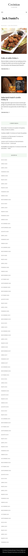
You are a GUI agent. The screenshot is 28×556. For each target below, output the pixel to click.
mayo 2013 (4, 438)
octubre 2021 (5, 279)
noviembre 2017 (6, 351)
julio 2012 (4, 478)
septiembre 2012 (6, 470)
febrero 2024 (5, 215)
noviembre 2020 (6, 291)
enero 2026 (4, 175)
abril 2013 (4, 442)
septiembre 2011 (6, 518)
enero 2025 (4, 195)
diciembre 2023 (5, 223)
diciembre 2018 (5, 331)
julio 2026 (4, 159)
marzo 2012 (4, 494)
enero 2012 (4, 502)
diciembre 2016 (5, 367)
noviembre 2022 (6, 251)
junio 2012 (4, 482)
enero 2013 (4, 454)
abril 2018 (4, 339)
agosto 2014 (5, 406)
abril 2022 (4, 263)
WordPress (22, 552)
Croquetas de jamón (6, 138)
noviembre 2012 (6, 462)
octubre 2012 (5, 466)
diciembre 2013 (5, 418)
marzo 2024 (4, 211)
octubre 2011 (5, 514)
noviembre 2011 (6, 510)
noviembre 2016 (6, 371)
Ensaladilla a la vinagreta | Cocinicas (10, 146)
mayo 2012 (4, 486)
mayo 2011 (4, 530)
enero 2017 (4, 363)
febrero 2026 (5, 171)
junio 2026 (4, 163)
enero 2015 (4, 402)
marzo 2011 (4, 538)
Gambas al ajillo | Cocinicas (8, 133)
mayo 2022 (4, 259)
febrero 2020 (5, 311)
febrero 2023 (5, 239)
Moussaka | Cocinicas (7, 128)
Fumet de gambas (22, 133)
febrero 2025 (5, 191)
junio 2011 (4, 526)
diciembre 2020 (5, 287)
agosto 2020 (5, 299)
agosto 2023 (5, 231)
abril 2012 (4, 490)
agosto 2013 (5, 434)
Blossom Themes (7, 552)
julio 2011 (4, 522)
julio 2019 (4, 323)
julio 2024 (4, 203)
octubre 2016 (5, 375)
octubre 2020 (5, 295)
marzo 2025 (4, 187)
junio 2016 (4, 382)
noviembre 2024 (6, 199)
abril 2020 (4, 307)
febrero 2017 (5, 359)
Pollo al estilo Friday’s (9, 58)
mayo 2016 (4, 386)
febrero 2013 (5, 450)
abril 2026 (4, 167)
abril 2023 (4, 235)
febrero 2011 (5, 542)
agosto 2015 (4, 394)
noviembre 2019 (6, 319)
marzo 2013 (4, 446)
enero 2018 (4, 347)
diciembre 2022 (5, 247)
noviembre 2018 (6, 335)
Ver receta (4, 69)
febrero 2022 (5, 267)
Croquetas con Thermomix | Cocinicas (11, 136)
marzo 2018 (4, 343)
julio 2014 (4, 410)
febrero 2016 (5, 390)
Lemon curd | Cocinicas (7, 141)
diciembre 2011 (5, 506)
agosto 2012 (5, 474)
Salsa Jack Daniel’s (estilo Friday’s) (11, 98)
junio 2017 (4, 355)
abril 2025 (4, 183)
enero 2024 (4, 219)
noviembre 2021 (6, 275)
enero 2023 (4, 243)
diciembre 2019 (5, 315)
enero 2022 (4, 271)
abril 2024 (4, 207)
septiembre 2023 (6, 227)
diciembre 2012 (5, 458)
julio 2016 (4, 379)
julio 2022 (4, 255)
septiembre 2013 (6, 430)
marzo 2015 (4, 398)
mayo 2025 (4, 179)
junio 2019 (4, 327)
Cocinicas (14, 4)
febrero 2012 (5, 498)
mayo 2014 (4, 414)
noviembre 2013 (6, 422)
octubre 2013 (5, 426)
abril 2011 (4, 534)
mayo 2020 (4, 303)
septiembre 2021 (6, 283)
